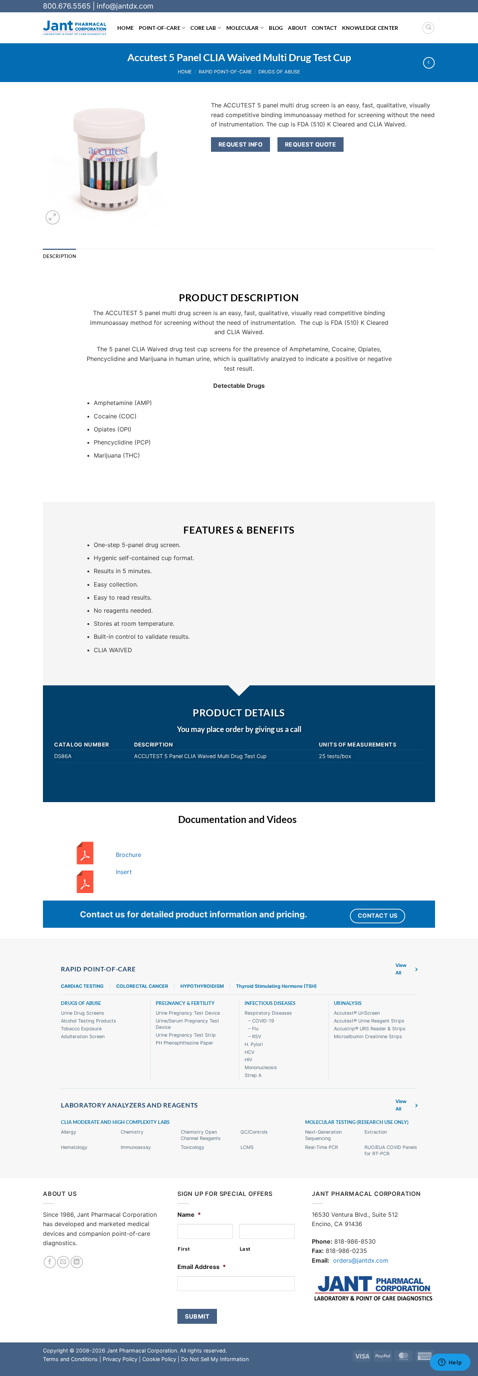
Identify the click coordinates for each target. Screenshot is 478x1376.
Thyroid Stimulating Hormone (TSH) (276, 986)
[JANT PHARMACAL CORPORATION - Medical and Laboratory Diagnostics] (74, 28)
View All (401, 969)
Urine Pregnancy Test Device (188, 1013)
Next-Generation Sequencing (323, 1135)
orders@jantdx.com (360, 1260)
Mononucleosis (261, 1067)
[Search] (428, 28)
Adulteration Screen (83, 1036)
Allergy (68, 1132)
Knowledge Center (370, 28)
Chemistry (132, 1132)
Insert (124, 872)
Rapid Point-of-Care (225, 72)
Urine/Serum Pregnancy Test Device (187, 1024)
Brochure (128, 854)
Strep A (253, 1075)
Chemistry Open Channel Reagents (201, 1135)
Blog (276, 28)
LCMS (247, 1147)
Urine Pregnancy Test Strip (186, 1035)
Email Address (201, 1266)
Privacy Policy (120, 1359)
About (297, 28)
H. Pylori (254, 1044)
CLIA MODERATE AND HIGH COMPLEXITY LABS (115, 1122)
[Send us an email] (63, 1262)
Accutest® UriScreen (357, 1013)
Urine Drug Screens (82, 1013)
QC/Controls (254, 1132)
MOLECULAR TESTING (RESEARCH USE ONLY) (357, 1122)
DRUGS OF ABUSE (81, 1003)
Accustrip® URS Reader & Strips (370, 1028)
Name (189, 1214)
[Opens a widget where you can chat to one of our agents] (450, 1363)
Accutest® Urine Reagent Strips (369, 1021)
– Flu (253, 1028)
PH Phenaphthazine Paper (184, 1043)
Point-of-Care (159, 28)
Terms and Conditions (70, 1359)
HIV (248, 1059)
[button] (53, 217)
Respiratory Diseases (268, 1013)
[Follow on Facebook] (50, 1262)
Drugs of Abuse (279, 72)
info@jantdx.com (125, 5)
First (184, 1249)
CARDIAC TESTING (82, 986)
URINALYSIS (347, 1003)
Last (245, 1249)
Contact (324, 28)
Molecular (242, 28)
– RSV (254, 1036)
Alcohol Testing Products (88, 1021)
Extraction (375, 1132)
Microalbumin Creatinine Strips (368, 1036)
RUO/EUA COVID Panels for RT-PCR (390, 1150)
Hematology (74, 1147)
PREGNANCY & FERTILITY (185, 1003)
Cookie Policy (159, 1359)
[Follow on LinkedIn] (77, 1262)
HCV (249, 1052)
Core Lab (203, 28)
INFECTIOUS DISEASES (270, 1003)
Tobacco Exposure (81, 1028)
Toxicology (192, 1147)
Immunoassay (136, 1147)
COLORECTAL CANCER (142, 986)
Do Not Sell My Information (215, 1359)
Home (125, 28)
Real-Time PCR (321, 1147)
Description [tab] (59, 256)
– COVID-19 (261, 1021)
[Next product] (429, 63)
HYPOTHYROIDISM (202, 986)
